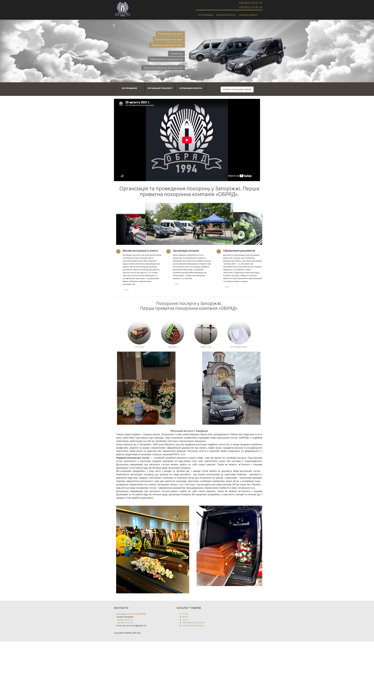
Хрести (185, 619)
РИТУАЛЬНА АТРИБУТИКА (193, 622)
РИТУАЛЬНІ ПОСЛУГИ (225, 15)
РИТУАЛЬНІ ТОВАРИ (247, 15)
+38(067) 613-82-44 (125, 619)
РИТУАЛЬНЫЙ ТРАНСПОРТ (160, 88)
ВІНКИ (172, 347)
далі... (127, 289)
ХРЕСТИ (206, 347)
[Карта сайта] (260, 13)
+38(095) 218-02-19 (125, 622)
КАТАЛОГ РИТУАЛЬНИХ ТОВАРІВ (237, 89)
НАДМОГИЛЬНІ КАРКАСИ (193, 625)
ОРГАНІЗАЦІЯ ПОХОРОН (190, 88)
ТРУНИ (139, 347)
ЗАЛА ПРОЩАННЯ (205, 15)
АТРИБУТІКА (239, 347)
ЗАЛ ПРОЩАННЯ (129, 88)
